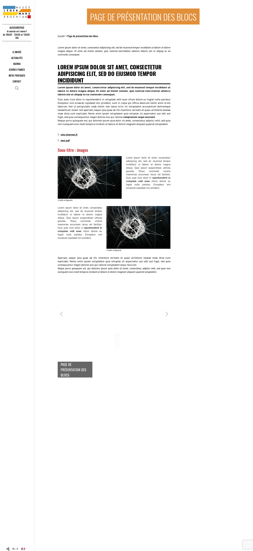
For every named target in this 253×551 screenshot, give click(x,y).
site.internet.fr (69, 134)
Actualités (17, 58)
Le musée (16, 52)
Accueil (61, 36)
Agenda (16, 64)
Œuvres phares (17, 69)
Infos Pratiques (17, 75)
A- (18, 548)
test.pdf (65, 140)
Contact (17, 81)
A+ (14, 548)
